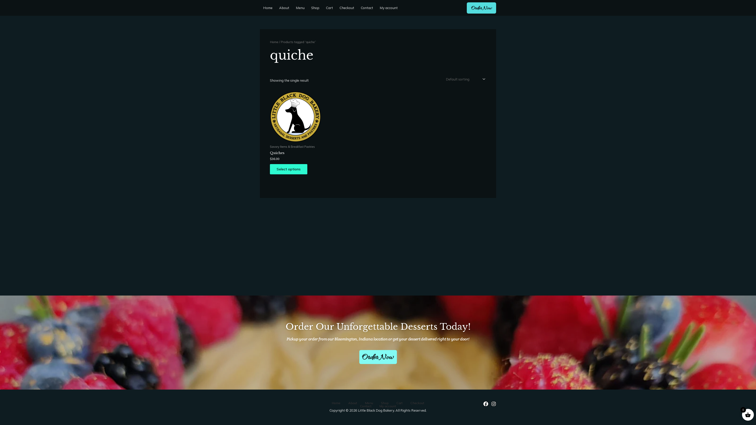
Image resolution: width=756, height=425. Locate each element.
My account (389, 8)
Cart (329, 8)
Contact (367, 8)
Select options (289, 169)
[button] (481, 8)
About (284, 8)
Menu (300, 8)
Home (267, 8)
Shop (315, 8)
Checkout (347, 8)
